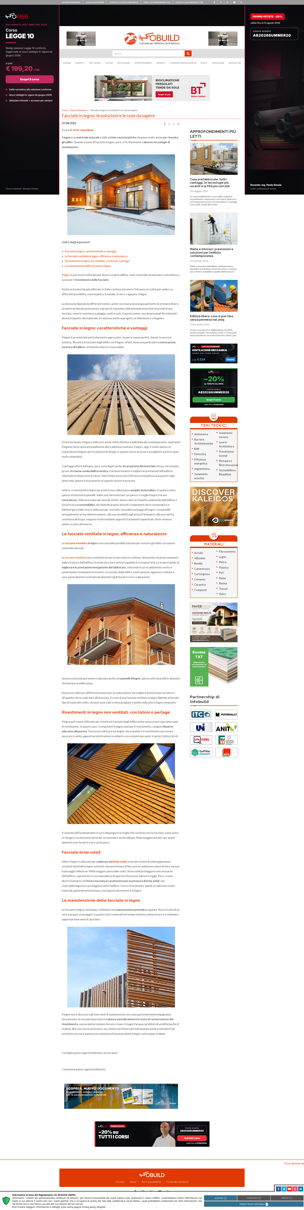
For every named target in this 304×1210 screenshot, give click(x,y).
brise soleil (120, 861)
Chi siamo (120, 1181)
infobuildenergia (71, 2)
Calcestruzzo (202, 568)
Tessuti (223, 588)
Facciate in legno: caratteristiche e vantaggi (90, 251)
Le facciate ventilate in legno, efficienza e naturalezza (96, 256)
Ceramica (200, 584)
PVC (222, 572)
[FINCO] (226, 739)
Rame (222, 578)
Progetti (160, 63)
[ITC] (201, 714)
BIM (196, 449)
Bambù (198, 563)
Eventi (204, 63)
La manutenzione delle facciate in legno (88, 266)
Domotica (200, 454)
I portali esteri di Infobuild (124, 2)
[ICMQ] (201, 739)
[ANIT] (226, 726)
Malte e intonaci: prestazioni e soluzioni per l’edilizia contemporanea (211, 252)
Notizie (109, 63)
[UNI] (201, 726)
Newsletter (235, 63)
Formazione (218, 63)
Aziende (67, 63)
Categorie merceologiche (183, 63)
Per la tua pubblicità (151, 1181)
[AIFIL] (226, 752)
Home (65, 110)
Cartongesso (202, 574)
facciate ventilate (76, 543)
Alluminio (199, 558)
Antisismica (201, 434)
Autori (133, 1181)
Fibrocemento (227, 551)
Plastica (223, 567)
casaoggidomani (95, 2)
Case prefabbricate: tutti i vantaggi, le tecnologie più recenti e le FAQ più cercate (210, 183)
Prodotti (80, 63)
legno (67, 275)
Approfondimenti (143, 63)
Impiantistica (202, 468)
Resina (223, 583)
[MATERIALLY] (226, 714)
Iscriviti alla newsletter (189, 2)
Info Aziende (123, 63)
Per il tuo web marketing (157, 2)
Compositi (200, 590)
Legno (222, 557)
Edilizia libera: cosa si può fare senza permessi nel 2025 (211, 317)
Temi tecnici (95, 63)
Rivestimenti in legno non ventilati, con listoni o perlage (97, 261)
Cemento (199, 579)
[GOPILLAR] (201, 752)
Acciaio (198, 552)
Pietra (222, 562)
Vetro (222, 594)
